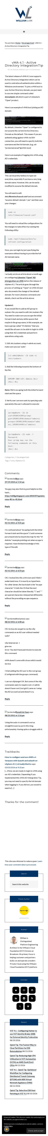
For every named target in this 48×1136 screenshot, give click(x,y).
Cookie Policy (8, 1126)
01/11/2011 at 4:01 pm (14, 523)
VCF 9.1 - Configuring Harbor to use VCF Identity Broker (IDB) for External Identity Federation (24, 1034)
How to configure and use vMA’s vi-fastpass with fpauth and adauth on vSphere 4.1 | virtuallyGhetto (21, 760)
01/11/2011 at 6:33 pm (14, 571)
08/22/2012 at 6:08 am (14, 622)
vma (13, 460)
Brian (18, 520)
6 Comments (35, 69)
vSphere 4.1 (20, 460)
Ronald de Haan (22, 712)
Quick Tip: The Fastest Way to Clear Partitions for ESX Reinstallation (23, 1048)
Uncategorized (22, 457)
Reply (7, 506)
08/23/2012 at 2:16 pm (14, 715)
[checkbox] (6, 1129)
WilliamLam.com (24, 14)
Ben (17, 479)
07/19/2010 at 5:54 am (14, 482)
